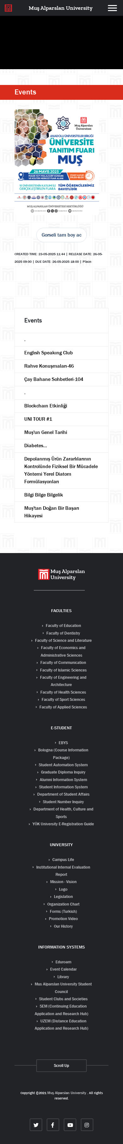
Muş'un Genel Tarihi (45, 432)
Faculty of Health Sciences (62, 692)
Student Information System (63, 787)
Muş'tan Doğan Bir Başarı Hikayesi (51, 512)
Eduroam (63, 962)
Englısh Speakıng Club (48, 352)
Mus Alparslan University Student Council (63, 987)
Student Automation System (63, 765)
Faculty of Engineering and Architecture (62, 681)
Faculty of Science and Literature (63, 640)
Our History (63, 926)
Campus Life (62, 859)
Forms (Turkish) (63, 911)
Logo (62, 889)
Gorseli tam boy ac (61, 235)
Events (25, 92)
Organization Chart (62, 904)
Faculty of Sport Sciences (63, 699)
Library (62, 976)
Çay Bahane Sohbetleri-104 (53, 379)
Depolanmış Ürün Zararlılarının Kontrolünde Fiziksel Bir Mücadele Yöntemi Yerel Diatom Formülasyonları (61, 470)
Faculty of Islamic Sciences (63, 670)
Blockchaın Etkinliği (45, 405)
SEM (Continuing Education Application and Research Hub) (61, 1009)
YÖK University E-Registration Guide (63, 824)
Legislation (63, 896)
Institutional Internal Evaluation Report (62, 870)
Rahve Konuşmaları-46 (49, 366)
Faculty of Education (63, 625)
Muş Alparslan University (66, 1092)
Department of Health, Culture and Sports (62, 812)
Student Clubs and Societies (63, 999)
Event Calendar (63, 969)
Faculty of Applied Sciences (62, 707)
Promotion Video (63, 918)
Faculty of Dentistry (62, 633)
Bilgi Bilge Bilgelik (43, 494)
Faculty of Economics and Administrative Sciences (62, 651)
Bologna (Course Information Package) (62, 753)
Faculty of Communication (62, 662)
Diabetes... (35, 445)
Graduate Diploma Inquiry (62, 772)
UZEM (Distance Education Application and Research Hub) (61, 1024)
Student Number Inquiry (63, 801)
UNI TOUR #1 (38, 419)
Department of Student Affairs (63, 794)
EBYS (63, 742)
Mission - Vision (63, 881)
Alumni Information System (63, 779)
